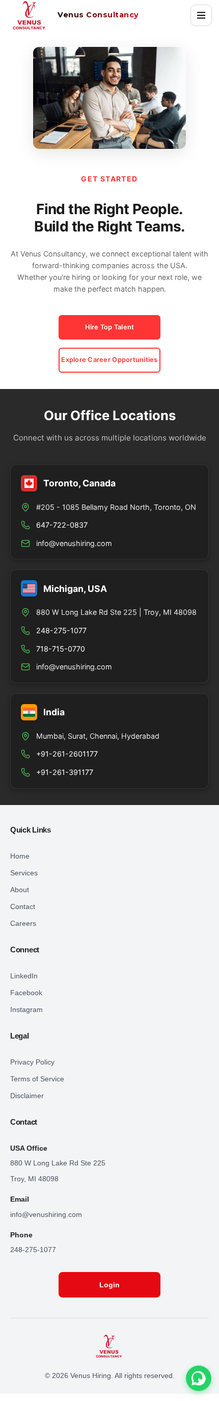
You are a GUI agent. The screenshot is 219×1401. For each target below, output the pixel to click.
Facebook (26, 993)
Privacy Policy (32, 1062)
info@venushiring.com (74, 543)
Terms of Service (37, 1079)
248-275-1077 (33, 1250)
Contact (22, 906)
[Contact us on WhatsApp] (198, 1379)
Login (109, 1285)
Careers (23, 923)
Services (24, 873)
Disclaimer (27, 1096)
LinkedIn (24, 976)
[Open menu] (201, 15)
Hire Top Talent (109, 327)
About (19, 890)
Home (20, 856)
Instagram (26, 1009)
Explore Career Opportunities (109, 360)
